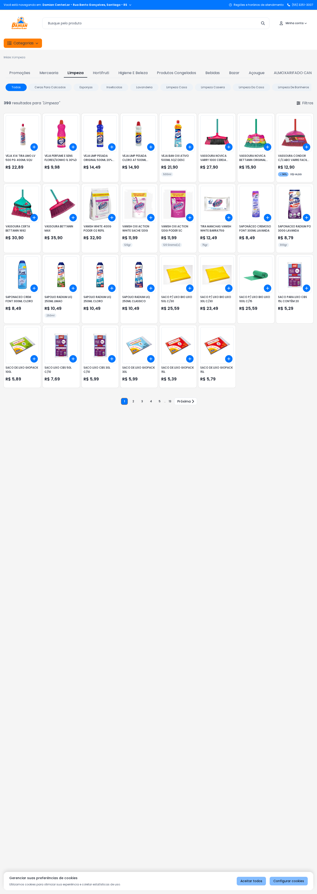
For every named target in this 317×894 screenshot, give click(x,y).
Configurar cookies (288, 881)
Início (7, 57)
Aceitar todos (251, 881)
